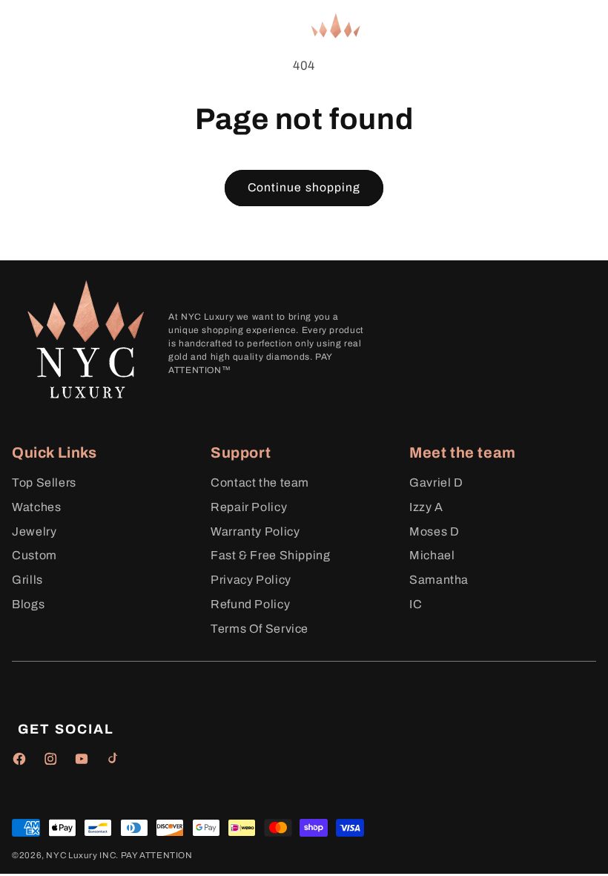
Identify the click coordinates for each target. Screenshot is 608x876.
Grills (27, 579)
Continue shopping (304, 187)
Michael (432, 555)
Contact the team (260, 482)
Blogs (28, 604)
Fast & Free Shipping (271, 555)
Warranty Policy (255, 531)
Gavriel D (436, 482)
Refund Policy (250, 604)
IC (415, 604)
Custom (34, 555)
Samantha (439, 579)
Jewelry (34, 531)
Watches (36, 507)
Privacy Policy (251, 579)
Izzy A (426, 507)
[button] (33, 24)
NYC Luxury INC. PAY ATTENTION (119, 855)
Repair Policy (249, 507)
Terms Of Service (259, 628)
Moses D (434, 531)
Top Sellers (44, 482)
